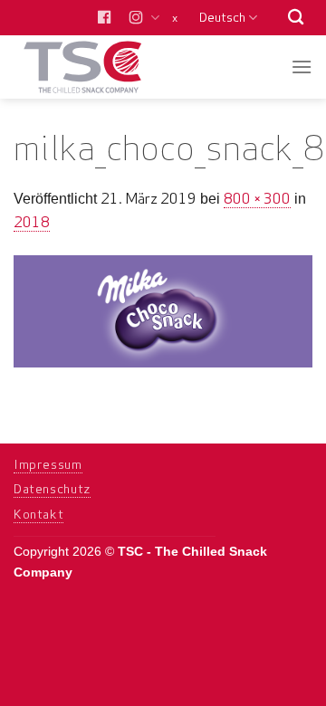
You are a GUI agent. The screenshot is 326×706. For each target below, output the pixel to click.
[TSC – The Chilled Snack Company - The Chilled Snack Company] (102, 67)
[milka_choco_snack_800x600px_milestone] (163, 310)
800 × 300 (257, 198)
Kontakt (38, 514)
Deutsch (222, 17)
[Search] (295, 18)
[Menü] (301, 66)
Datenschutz (52, 489)
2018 (32, 222)
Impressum (48, 464)
